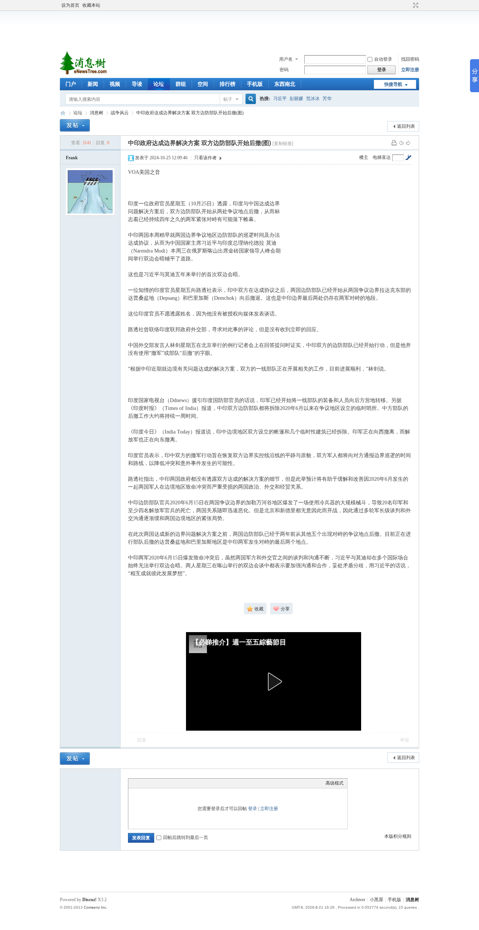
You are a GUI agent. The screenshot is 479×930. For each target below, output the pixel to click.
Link (160, 783)
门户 (70, 84)
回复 (141, 740)
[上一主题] (401, 142)
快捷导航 (393, 84)
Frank (72, 157)
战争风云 (120, 112)
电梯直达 (382, 157)
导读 (137, 84)
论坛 (158, 84)
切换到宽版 (415, 5)
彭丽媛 (296, 98)
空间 (203, 84)
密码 (284, 69)
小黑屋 (376, 899)
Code (179, 783)
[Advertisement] (241, 29)
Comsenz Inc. (95, 907)
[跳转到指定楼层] (408, 157)
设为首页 (70, 5)
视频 (115, 84)
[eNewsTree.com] (84, 73)
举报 (404, 740)
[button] (273, 681)
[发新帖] (75, 125)
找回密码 (410, 59)
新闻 (93, 84)
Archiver (357, 899)
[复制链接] (282, 143)
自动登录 (383, 59)
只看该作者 (205, 157)
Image (151, 783)
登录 (252, 808)
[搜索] (249, 99)
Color (141, 783)
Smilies (188, 783)
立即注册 (410, 69)
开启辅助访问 (409, 5)
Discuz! (89, 899)
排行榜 (227, 84)
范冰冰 (313, 98)
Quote (169, 783)
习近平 (280, 98)
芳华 (327, 98)
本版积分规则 (397, 836)
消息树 (96, 112)
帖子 (227, 99)
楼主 (363, 157)
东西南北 (284, 84)
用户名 (286, 59)
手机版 (255, 84)
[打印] (394, 142)
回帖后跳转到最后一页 (185, 837)
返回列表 (406, 126)
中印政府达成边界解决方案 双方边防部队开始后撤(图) (190, 112)
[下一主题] (408, 142)
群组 (181, 84)
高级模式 (335, 783)
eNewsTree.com (63, 113)
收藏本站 (91, 5)
